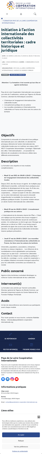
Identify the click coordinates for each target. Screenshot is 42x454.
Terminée (5, 74)
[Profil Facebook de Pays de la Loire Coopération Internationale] (3, 379)
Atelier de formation (18, 74)
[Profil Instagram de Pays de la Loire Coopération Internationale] (12, 379)
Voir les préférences (21, 447)
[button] (39, 417)
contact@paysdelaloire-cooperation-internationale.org (21, 402)
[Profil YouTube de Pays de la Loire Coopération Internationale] (17, 379)
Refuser (21, 441)
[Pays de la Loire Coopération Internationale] (21, 5)
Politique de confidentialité (20, 451)
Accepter (21, 435)
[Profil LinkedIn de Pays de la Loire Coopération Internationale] (7, 379)
